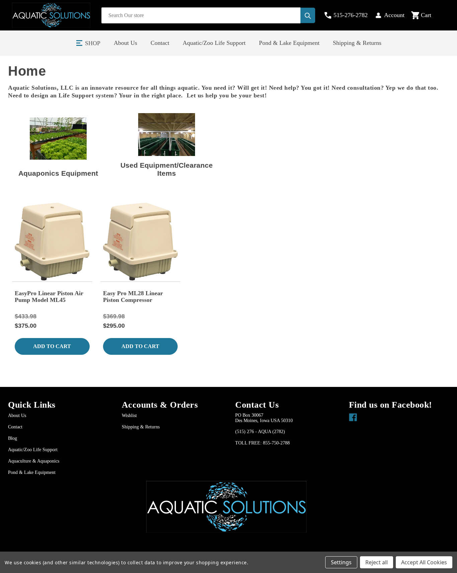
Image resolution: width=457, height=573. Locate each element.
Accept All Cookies (424, 562)
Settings (341, 562)
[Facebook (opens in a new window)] (351, 415)
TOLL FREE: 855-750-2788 (262, 442)
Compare (54, 250)
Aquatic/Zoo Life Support (214, 42)
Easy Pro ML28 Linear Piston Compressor (133, 296)
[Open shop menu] (80, 43)
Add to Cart (52, 346)
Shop (92, 43)
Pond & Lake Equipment (289, 42)
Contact (160, 42)
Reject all (376, 562)
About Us (125, 42)
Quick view (51, 233)
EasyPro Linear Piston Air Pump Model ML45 (49, 296)
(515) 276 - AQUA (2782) (260, 431)
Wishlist (129, 415)
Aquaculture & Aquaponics (33, 461)
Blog (12, 438)
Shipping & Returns (357, 42)
